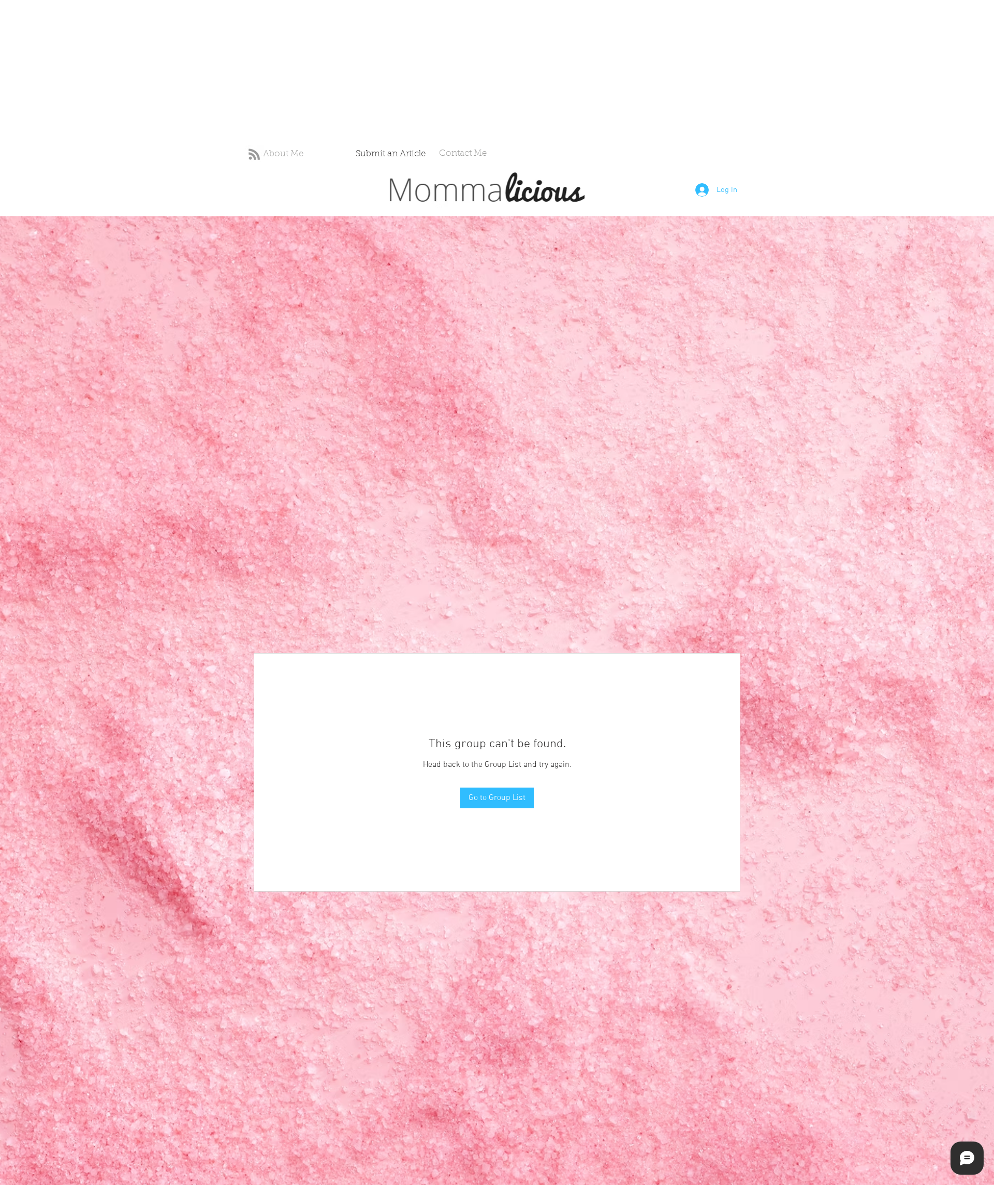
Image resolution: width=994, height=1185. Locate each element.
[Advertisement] (310, 72)
